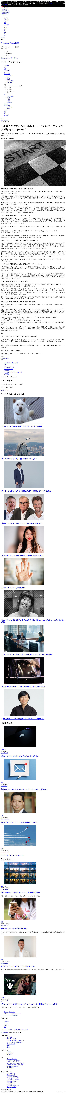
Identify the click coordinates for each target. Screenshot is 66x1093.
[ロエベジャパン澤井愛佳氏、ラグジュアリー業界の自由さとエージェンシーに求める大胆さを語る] (24, 616)
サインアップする (11, 1015)
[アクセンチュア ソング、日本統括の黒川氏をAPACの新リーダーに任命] (24, 487)
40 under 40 (10, 1067)
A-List (7, 55)
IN (4, 33)
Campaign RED (5, 13)
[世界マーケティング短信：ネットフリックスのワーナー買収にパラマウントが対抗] (20, 994)
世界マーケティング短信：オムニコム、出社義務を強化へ (20, 893)
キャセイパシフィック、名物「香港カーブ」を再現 (19, 459)
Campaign (9, 1012)
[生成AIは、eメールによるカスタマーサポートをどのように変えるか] (20, 779)
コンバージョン (8, 369)
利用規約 (4, 4)
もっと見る (7, 74)
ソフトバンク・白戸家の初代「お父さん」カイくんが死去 (22, 426)
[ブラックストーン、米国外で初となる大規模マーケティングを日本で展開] (24, 651)
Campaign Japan (5, 358)
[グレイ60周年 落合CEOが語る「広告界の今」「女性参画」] (24, 715)
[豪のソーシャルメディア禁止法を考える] (20, 919)
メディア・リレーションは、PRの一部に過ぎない (18, 966)
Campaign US (4, 9)
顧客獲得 (6, 370)
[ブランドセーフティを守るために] (24, 584)
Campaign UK (4, 8)
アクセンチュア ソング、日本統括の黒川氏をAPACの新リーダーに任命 (26, 491)
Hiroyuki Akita (4, 120)
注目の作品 (9, 53)
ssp (4, 365)
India (8, 100)
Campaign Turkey (11, 1087)
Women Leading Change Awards (15, 1063)
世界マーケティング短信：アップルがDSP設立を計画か (20, 756)
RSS (8, 1045)
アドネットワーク (9, 367)
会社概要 (9, 1037)
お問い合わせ (24, 1029)
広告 (5, 21)
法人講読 (6, 24)
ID (4, 35)
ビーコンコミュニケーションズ (13, 372)
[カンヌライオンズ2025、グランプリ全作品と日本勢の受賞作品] (24, 683)
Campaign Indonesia (12, 1076)
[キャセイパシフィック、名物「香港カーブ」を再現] (24, 455)
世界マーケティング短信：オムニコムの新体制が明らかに (22, 523)
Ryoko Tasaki (4, 753)
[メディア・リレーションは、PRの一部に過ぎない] (20, 957)
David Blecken (4, 852)
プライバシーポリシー (54, 3)
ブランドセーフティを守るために (13, 588)
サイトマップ (11, 1044)
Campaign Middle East (13, 1085)
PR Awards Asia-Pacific (13, 1061)
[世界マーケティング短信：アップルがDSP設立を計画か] (20, 746)
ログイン (6, 19)
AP (5, 29)
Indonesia (9, 102)
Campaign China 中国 (13, 1079)
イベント (6, 72)
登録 (8, 108)
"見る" (6, 103)
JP (4, 30)
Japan (8, 97)
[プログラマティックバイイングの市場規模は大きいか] (20, 813)
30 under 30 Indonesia (12, 1066)
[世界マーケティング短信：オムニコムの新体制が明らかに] (24, 520)
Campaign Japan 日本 (12, 1078)
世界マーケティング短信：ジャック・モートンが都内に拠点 (22, 555)
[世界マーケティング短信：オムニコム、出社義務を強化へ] (20, 883)
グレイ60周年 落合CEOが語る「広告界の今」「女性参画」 (23, 719)
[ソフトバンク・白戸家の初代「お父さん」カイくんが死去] (24, 423)
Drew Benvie (4, 925)
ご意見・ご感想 (11, 1038)
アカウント (7, 105)
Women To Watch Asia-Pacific (15, 1064)
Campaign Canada (5, 12)
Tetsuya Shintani (5, 819)
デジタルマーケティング (11, 362)
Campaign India (11, 1075)
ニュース (6, 65)
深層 (5, 69)
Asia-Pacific (10, 96)
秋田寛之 (6, 374)
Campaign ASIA (5, 10)
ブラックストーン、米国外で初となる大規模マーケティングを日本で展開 (27, 654)
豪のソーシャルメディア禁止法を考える (14, 929)
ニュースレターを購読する (15, 1042)
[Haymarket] (4, 1032)
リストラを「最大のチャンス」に (12, 855)
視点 (5, 67)
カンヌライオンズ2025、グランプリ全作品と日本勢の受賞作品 (23, 686)
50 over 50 (10, 1069)
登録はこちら (4, 390)
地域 (5, 94)
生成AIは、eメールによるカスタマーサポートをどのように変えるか (24, 789)
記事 (7, 51)
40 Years (9, 1054)
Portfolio (9, 1051)
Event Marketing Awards (13, 1060)
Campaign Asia (11, 1073)
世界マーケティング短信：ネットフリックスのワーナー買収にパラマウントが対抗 (29, 1004)
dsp (5, 364)
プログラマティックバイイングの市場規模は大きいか (19, 822)
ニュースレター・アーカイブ (15, 1040)
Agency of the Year (12, 1059)
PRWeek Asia (10, 1053)
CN (5, 32)
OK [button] (2, 6)
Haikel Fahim (4, 963)
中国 (8, 99)
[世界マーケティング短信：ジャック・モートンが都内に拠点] (24, 552)
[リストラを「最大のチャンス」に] (20, 846)
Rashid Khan (4, 786)
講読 (5, 23)
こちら (3, 3)
